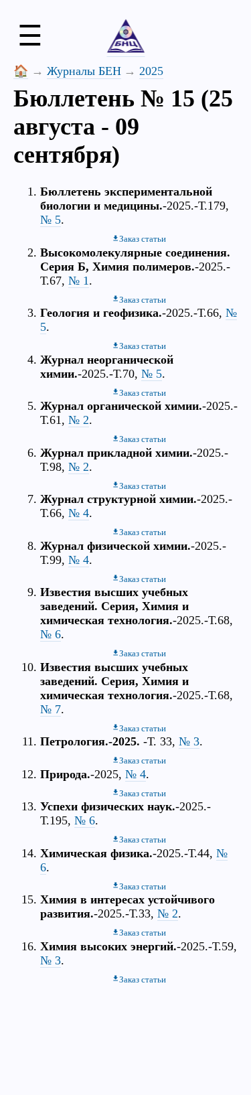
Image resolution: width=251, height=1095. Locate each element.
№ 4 (78, 513)
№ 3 (189, 741)
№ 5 (50, 219)
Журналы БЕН (84, 71)
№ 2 (78, 420)
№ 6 (50, 634)
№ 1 (78, 280)
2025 (151, 71)
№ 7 (50, 709)
